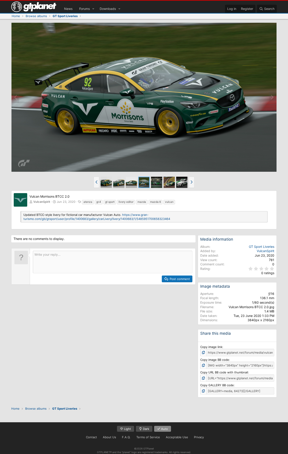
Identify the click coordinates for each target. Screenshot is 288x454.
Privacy (199, 437)
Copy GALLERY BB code (217, 385)
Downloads (108, 9)
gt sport (110, 201)
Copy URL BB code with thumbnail (224, 372)
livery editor (126, 201)
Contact (91, 437)
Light (127, 429)
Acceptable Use (177, 437)
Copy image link (211, 347)
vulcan (169, 201)
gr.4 (98, 201)
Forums (84, 9)
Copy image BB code (214, 359)
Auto (164, 429)
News (68, 9)
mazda (141, 201)
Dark (145, 429)
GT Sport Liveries (261, 246)
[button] (93, 9)
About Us (109, 437)
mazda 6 (155, 201)
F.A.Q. (126, 437)
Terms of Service (148, 437)
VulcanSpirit (41, 201)
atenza (87, 201)
